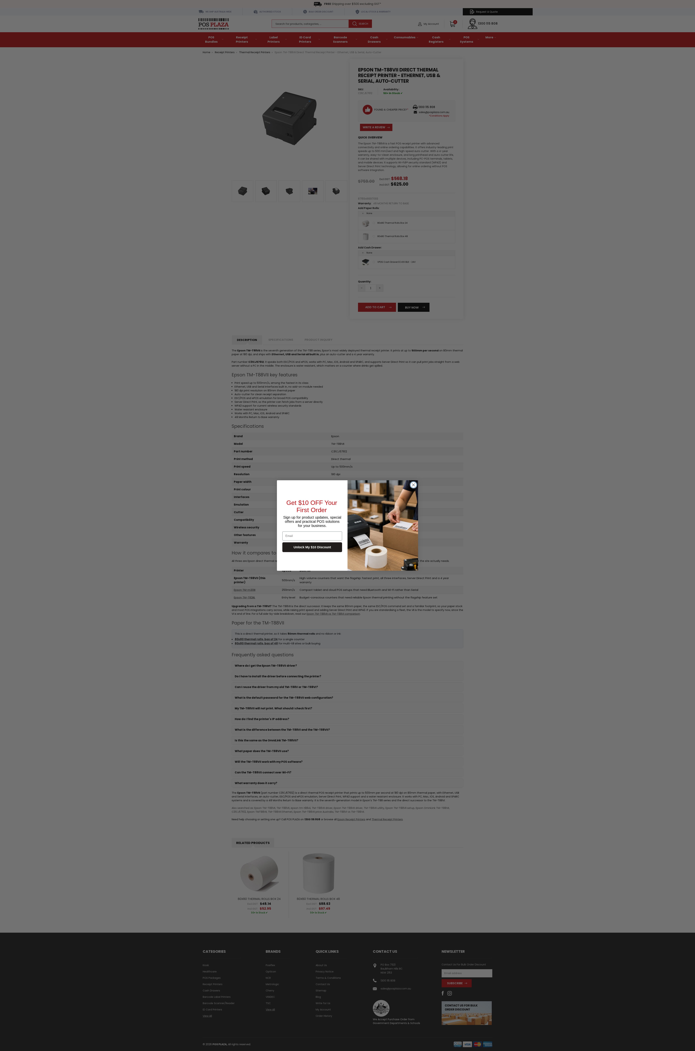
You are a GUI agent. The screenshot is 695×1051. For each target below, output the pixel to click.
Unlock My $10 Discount (312, 547)
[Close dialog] (413, 485)
